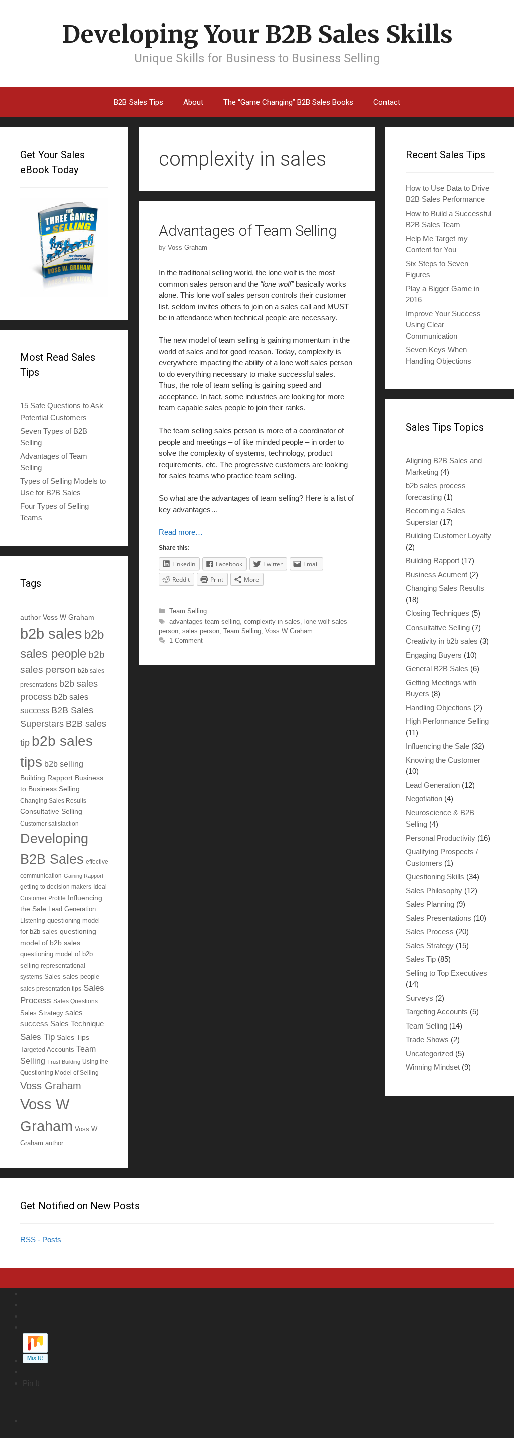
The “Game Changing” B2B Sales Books (288, 102)
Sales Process (430, 931)
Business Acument (436, 574)
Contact (386, 102)
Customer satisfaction (49, 823)
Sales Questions (75, 1001)
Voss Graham (50, 1085)
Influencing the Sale (437, 746)
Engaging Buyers (434, 655)
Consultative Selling (51, 811)
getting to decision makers (55, 886)
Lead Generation (72, 909)
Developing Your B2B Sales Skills (257, 34)
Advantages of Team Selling (248, 230)
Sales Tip (37, 1037)
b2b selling (63, 764)
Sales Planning (430, 904)
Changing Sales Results (53, 800)
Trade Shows (427, 1039)
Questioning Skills (435, 876)
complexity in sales (272, 621)
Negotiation (424, 798)
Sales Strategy (41, 1013)
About (193, 102)
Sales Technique (77, 1023)
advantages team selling (204, 621)
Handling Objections (438, 707)
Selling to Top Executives (446, 973)
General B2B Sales (437, 668)
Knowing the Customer (443, 760)
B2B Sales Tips (138, 102)
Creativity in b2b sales (442, 641)
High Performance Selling (447, 721)
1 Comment (186, 640)
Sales (52, 976)
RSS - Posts (40, 1239)
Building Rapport (46, 778)
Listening (32, 920)
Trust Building (63, 1062)
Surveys (419, 998)
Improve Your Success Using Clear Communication (443, 324)
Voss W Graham (289, 631)
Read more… (181, 532)
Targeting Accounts (437, 1011)
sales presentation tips (50, 988)
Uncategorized (429, 1053)
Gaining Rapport (83, 876)
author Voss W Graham (57, 617)
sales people (81, 976)
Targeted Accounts (47, 1049)
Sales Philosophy (434, 890)
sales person (200, 631)
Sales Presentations (438, 918)
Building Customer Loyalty (448, 535)
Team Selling (188, 611)
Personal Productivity (440, 838)
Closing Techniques (437, 613)
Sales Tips (73, 1037)
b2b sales (51, 634)
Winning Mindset (433, 1067)
